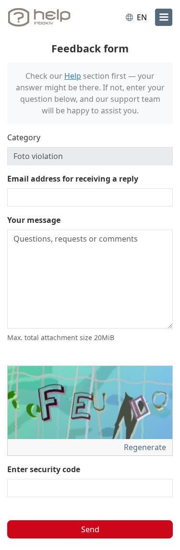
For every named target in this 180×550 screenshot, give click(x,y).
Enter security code (43, 469)
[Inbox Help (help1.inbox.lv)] (47, 17)
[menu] (163, 17)
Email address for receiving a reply (72, 178)
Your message (33, 220)
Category (23, 137)
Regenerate (146, 447)
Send (90, 529)
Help (72, 76)
